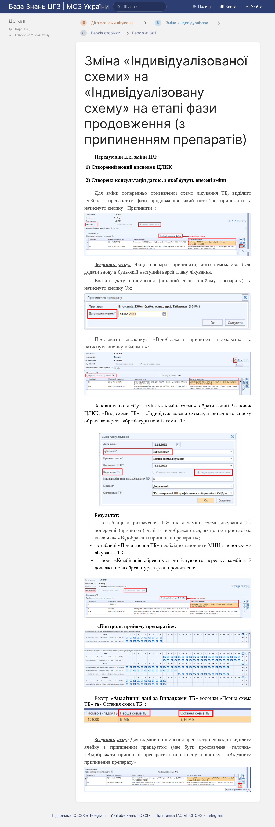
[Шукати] (119, 6)
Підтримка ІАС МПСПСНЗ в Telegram (189, 815)
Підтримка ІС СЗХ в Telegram (79, 815)
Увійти (256, 6)
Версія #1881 (144, 33)
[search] (140, 7)
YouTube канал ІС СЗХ (130, 815)
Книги (231, 6)
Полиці (204, 6)
